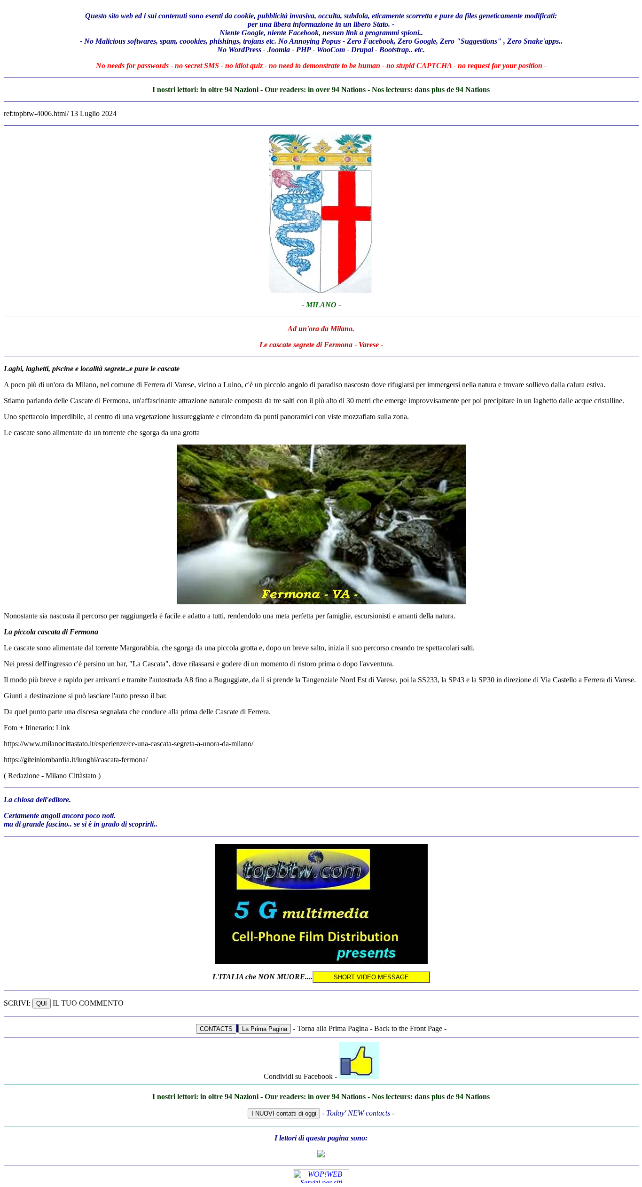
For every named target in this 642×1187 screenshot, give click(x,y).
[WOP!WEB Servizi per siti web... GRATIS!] (321, 1181)
